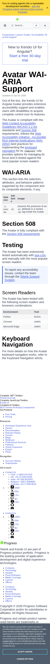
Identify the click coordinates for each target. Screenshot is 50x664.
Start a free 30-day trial (25, 58)
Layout (19, 35)
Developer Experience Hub (18, 426)
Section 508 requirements (23, 234)
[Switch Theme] (45, 25)
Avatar (27, 35)
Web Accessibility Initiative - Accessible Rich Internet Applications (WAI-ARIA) (24, 139)
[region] (25, 643)
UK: (21, 477)
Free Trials (10, 414)
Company (10, 568)
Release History (13, 433)
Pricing (8, 417)
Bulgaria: (23, 482)
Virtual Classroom (13, 447)
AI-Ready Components (24, 407)
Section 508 (29, 130)
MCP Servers (6, 407)
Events (8, 449)
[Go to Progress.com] (8, 544)
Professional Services (15, 442)
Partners (9, 445)
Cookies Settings (25, 659)
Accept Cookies (25, 652)
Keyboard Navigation (17, 341)
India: (22, 479)
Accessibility (37, 35)
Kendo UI (4, 403)
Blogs (8, 438)
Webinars (9, 440)
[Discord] (12, 509)
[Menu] (5, 25)
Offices (8, 582)
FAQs (8, 452)
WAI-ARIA (16, 172)
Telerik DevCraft (7, 398)
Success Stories (13, 461)
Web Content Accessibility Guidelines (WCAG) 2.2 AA (19, 125)
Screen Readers (19, 292)
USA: (21, 474)
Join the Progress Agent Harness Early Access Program (23, 9)
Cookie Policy (8, 641)
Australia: (23, 484)
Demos (8, 428)
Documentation (12, 430)
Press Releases (12, 575)
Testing (12, 245)
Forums (9, 435)
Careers (9, 580)
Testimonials (11, 463)
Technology (10, 570)
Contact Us (10, 472)
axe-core (40, 255)
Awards (9, 573)
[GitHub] (12, 506)
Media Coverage (13, 577)
